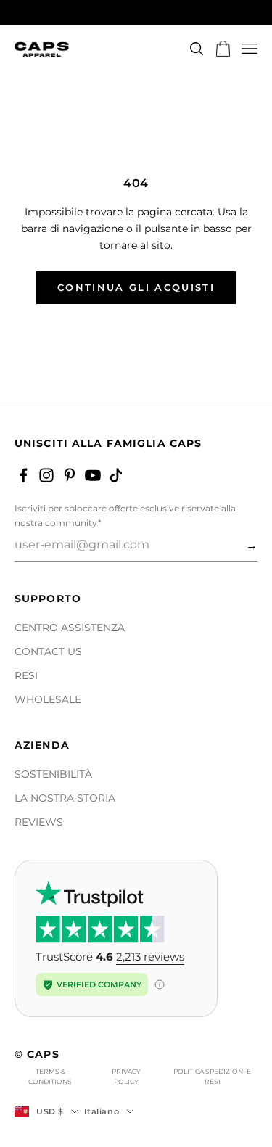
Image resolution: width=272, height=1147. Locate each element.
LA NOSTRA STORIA (65, 798)
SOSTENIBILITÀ (53, 774)
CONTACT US (48, 651)
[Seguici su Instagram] (46, 475)
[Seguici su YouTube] (93, 475)
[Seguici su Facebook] (23, 475)
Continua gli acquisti (136, 287)
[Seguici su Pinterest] (69, 475)
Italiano (101, 1111)
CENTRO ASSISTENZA (70, 627)
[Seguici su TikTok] (116, 475)
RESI (26, 675)
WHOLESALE (48, 699)
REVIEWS (39, 822)
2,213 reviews (150, 956)
